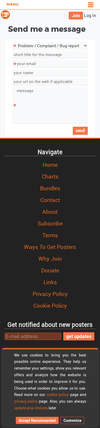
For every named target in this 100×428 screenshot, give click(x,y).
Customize (72, 420)
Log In (90, 15)
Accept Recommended (37, 420)
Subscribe (50, 223)
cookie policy (57, 394)
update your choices (31, 407)
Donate (50, 270)
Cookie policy (50, 305)
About (50, 211)
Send (80, 130)
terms (50, 235)
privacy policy (26, 401)
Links (50, 282)
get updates (78, 336)
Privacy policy (50, 294)
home (50, 164)
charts (50, 176)
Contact (50, 200)
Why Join (50, 258)
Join (76, 15)
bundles (50, 188)
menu (13, 4)
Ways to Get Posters (50, 247)
